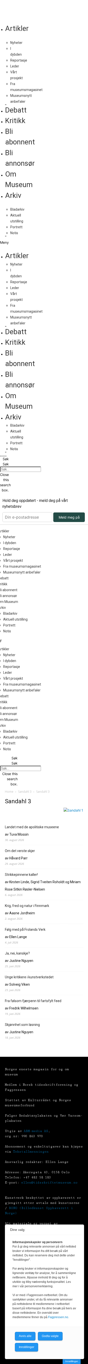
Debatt (16, 110)
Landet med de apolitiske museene (32, 827)
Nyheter (16, 43)
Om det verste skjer (20, 851)
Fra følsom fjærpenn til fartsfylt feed (33, 1001)
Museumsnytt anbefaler (22, 572)
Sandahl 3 (25, 792)
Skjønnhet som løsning (22, 1025)
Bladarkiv (17, 209)
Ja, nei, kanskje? (17, 953)
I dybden (9, 543)
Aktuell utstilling (15, 619)
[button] (3, 242)
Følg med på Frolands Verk (25, 929)
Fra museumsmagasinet (22, 566)
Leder (14, 66)
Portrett (16, 227)
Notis (14, 233)
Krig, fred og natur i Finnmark (27, 906)
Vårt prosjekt (13, 560)
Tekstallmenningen (31, 1152)
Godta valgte (50, 1336)
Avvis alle (25, 1336)
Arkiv (13, 195)
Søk (6, 464)
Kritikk (15, 120)
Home (9, 792)
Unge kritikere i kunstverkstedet (29, 977)
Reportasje (18, 60)
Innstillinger (71, 1361)
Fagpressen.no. (58, 1317)
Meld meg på (69, 517)
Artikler (17, 28)
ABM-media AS (36, 1131)
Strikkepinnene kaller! (21, 875)
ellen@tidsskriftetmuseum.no (49, 1183)
